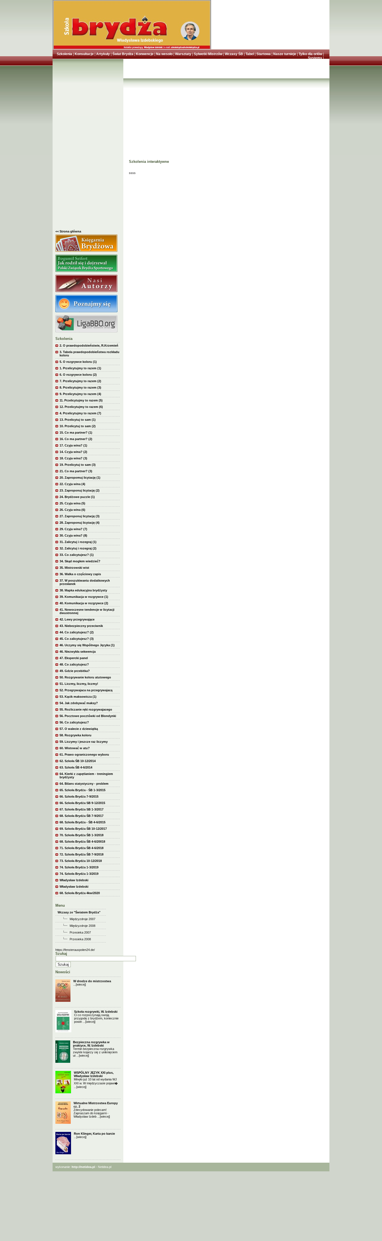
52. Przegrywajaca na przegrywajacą (86, 690)
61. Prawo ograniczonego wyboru (84, 754)
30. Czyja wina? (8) (73, 535)
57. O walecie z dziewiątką (79, 728)
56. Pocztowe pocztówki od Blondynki (88, 716)
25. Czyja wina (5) (72, 503)
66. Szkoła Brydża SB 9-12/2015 (82, 803)
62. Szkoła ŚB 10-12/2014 (78, 761)
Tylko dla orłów (310, 54)
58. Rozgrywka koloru (75, 735)
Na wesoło (164, 54)
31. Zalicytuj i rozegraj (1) (78, 542)
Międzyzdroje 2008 (82, 925)
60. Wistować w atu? (75, 748)
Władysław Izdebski (74, 880)
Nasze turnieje (284, 54)
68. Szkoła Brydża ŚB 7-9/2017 (81, 815)
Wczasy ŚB (234, 54)
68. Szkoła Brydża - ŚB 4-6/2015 (82, 822)
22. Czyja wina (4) (72, 484)
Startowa (263, 54)
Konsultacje (84, 54)
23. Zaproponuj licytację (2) (80, 490)
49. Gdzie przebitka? (75, 671)
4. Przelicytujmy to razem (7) (80, 413)
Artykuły (103, 54)
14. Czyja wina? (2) (73, 451)
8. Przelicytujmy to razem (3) (80, 387)
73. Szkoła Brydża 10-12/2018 (81, 860)
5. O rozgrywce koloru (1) (78, 361)
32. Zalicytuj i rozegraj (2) (78, 548)
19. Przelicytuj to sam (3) (78, 464)
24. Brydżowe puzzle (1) (77, 497)
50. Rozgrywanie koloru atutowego (85, 677)
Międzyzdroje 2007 (82, 919)
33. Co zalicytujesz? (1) (77, 554)
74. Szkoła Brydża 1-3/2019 (79, 867)
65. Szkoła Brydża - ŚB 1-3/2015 (82, 790)
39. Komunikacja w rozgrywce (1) (84, 596)
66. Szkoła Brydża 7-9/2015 (79, 796)
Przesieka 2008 (80, 939)
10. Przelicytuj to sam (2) (78, 426)
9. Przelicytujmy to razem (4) (80, 394)
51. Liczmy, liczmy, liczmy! (79, 683)
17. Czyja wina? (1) (73, 445)
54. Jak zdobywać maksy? (79, 703)
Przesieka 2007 (80, 932)
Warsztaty (183, 54)
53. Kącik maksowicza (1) (78, 696)
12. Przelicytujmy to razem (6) (81, 406)
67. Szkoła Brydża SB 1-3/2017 (81, 809)
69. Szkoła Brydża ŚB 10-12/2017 (83, 828)
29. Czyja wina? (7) (73, 529)
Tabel (250, 54)
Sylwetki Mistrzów (208, 54)
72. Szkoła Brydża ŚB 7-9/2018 (81, 854)
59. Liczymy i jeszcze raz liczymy (84, 741)
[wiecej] (81, 984)
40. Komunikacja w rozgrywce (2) (84, 603)
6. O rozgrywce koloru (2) (78, 374)
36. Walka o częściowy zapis (80, 574)
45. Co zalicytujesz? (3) (77, 638)
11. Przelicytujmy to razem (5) (81, 400)
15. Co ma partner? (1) (76, 432)
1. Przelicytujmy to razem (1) (80, 368)
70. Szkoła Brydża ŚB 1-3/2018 (81, 835)
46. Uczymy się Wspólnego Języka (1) (87, 645)
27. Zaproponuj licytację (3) (80, 516)
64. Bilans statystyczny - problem (84, 783)
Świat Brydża (122, 54)
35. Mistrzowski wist (74, 567)
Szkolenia (64, 54)
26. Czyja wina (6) (72, 509)
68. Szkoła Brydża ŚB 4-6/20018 (82, 841)
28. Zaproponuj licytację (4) (80, 522)
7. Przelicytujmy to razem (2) (80, 381)
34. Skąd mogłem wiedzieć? (80, 561)
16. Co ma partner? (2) (76, 439)
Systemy (315, 58)
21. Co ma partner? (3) (76, 471)
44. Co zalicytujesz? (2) (77, 632)
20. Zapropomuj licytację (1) (80, 477)
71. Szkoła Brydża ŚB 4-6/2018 (81, 848)
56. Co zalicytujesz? (74, 722)
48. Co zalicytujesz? (74, 664)
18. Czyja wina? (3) (73, 458)
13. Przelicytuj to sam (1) (78, 419)
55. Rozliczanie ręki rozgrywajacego (86, 709)
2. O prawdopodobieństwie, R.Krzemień (89, 345)
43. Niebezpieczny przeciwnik (81, 625)
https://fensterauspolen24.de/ (75, 949)
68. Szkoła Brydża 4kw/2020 (80, 893)
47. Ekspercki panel (74, 658)
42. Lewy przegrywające (77, 619)
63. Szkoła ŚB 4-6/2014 (76, 767)
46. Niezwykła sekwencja (78, 651)
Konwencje (145, 54)
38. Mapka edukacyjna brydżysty (83, 590)
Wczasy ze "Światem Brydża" (79, 912)
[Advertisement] (88, 146)
